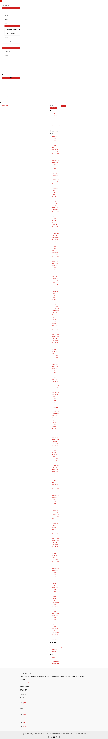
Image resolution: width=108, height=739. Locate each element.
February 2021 (55, 278)
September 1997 (55, 639)
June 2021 (54, 269)
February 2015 (55, 433)
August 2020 (55, 291)
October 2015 (55, 415)
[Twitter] (51, 737)
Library (23, 715)
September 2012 (55, 495)
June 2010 (54, 551)
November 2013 (55, 465)
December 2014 (55, 437)
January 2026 (55, 151)
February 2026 (55, 149)
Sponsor (24, 702)
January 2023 (55, 229)
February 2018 (55, 355)
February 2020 (55, 304)
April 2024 (54, 196)
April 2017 (54, 377)
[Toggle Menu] (11, 8)
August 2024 (55, 188)
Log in (53, 657)
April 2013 (54, 480)
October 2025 (55, 158)
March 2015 (54, 430)
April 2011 (54, 529)
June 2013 (54, 475)
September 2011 (55, 521)
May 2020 (54, 297)
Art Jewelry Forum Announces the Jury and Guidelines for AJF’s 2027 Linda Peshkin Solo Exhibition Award (60, 123)
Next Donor (3, 106)
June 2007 (54, 585)
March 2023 (54, 224)
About (23, 701)
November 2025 (55, 156)
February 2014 (55, 458)
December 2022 (55, 231)
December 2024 (55, 179)
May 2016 (54, 400)
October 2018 (55, 338)
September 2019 (55, 314)
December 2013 (55, 463)
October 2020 (55, 287)
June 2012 (54, 501)
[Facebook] (48, 737)
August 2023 (55, 213)
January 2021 (55, 280)
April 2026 (54, 145)
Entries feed (54, 659)
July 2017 (54, 370)
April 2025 (54, 171)
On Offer (54, 113)
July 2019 (54, 319)
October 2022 (55, 235)
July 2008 (54, 576)
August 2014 (55, 445)
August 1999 (55, 634)
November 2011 (55, 516)
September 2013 (55, 469)
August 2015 (55, 420)
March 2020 (54, 302)
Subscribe (24, 705)
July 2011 (54, 525)
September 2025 (55, 160)
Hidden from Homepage (57, 647)
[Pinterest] (56, 737)
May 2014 (54, 452)
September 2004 (55, 602)
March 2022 (54, 250)
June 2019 (54, 321)
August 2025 (55, 162)
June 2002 (54, 619)
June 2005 (54, 600)
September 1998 (55, 637)
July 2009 (54, 572)
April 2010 (54, 555)
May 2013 (54, 478)
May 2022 (54, 246)
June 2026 (54, 140)
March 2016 (54, 405)
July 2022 (54, 241)
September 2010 (55, 544)
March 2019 (54, 327)
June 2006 (54, 591)
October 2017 (55, 364)
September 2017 (55, 366)
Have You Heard (55, 115)
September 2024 (55, 186)
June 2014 (54, 450)
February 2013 (55, 484)
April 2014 (54, 454)
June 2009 (54, 574)
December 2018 (55, 334)
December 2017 (55, 360)
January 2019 (55, 332)
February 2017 (55, 381)
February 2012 (55, 510)
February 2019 (55, 329)
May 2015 (54, 426)
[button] (9, 5)
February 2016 (55, 407)
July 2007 (54, 583)
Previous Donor (4, 105)
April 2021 (54, 274)
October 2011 (55, 518)
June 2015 (54, 424)
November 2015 (55, 413)
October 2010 (55, 542)
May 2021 (54, 272)
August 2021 (55, 265)
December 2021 (55, 256)
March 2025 (54, 173)
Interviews (54, 649)
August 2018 (55, 342)
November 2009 (55, 563)
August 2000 (55, 628)
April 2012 (54, 506)
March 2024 (54, 198)
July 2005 (54, 598)
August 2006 (55, 587)
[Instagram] (54, 737)
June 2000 (54, 630)
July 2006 (54, 589)
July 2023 (54, 216)
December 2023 (55, 205)
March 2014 (54, 456)
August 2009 (55, 570)
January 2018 (55, 357)
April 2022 (54, 248)
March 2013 (54, 482)
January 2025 (55, 177)
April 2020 (54, 299)
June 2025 (54, 166)
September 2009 (55, 568)
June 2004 (54, 604)
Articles (53, 644)
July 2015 (54, 422)
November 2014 (55, 439)
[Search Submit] (63, 106)
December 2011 (55, 514)
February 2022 (55, 252)
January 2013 (55, 486)
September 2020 (55, 289)
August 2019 (55, 317)
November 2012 (55, 490)
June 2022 (54, 244)
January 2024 (55, 203)
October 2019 (55, 312)
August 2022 (55, 239)
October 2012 (55, 493)
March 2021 (54, 276)
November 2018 (55, 336)
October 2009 (55, 566)
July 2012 (54, 499)
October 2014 (55, 441)
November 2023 (55, 207)
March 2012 (54, 508)
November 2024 (55, 181)
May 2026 (54, 143)
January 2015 (55, 435)
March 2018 (54, 353)
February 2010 (55, 559)
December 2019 (55, 308)
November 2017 (55, 362)
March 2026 (54, 147)
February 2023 (55, 226)
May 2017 (54, 375)
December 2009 (55, 561)
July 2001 (54, 624)
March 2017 (54, 379)
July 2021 (54, 267)
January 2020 (55, 306)
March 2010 (54, 557)
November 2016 (55, 387)
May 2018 (54, 349)
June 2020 (54, 295)
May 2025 (54, 168)
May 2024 (54, 194)
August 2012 (55, 497)
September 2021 (55, 263)
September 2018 (55, 340)
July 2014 (54, 448)
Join (23, 703)
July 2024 (54, 190)
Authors (24, 722)
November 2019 (55, 310)
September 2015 (55, 417)
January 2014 (55, 460)
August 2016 (55, 394)
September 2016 (55, 392)
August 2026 (55, 136)
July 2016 (54, 396)
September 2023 (55, 211)
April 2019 (54, 325)
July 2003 (54, 609)
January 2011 (55, 536)
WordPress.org (55, 663)
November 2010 (55, 540)
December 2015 (55, 411)
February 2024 (55, 201)
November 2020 (55, 284)
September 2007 (55, 581)
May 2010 (54, 553)
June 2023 (54, 218)
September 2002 (55, 613)
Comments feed (55, 661)
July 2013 (54, 473)
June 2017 (54, 372)
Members (24, 723)
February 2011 (55, 533)
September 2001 (55, 622)
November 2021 (55, 259)
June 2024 (54, 192)
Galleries (24, 725)
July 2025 (54, 164)
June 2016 (54, 398)
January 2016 (55, 409)
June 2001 (54, 626)
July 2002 (54, 617)
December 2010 (55, 538)
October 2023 (55, 209)
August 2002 (55, 615)
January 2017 (55, 383)
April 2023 (54, 222)
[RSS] (59, 737)
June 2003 (54, 611)
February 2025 (55, 175)
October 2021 (55, 261)
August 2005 (55, 596)
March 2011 (54, 531)
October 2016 (55, 390)
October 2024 (55, 183)
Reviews (54, 651)
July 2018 (54, 344)
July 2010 (54, 549)
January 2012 (55, 512)
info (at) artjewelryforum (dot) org (27, 682)
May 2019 (54, 323)
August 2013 (55, 471)
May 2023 (54, 220)
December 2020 (55, 282)
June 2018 (54, 347)
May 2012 (54, 503)
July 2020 (54, 293)
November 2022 (55, 233)
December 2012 (55, 488)
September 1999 (55, 632)
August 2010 (55, 546)
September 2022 (55, 237)
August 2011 (55, 523)
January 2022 (55, 254)
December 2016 (55, 385)
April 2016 (54, 402)
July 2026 (54, 138)
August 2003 (55, 606)
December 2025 (55, 153)
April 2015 (54, 428)
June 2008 (54, 579)
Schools (24, 726)
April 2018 (54, 351)
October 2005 (55, 594)
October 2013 (55, 467)
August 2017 (55, 368)
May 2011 (54, 527)
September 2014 (55, 443)
